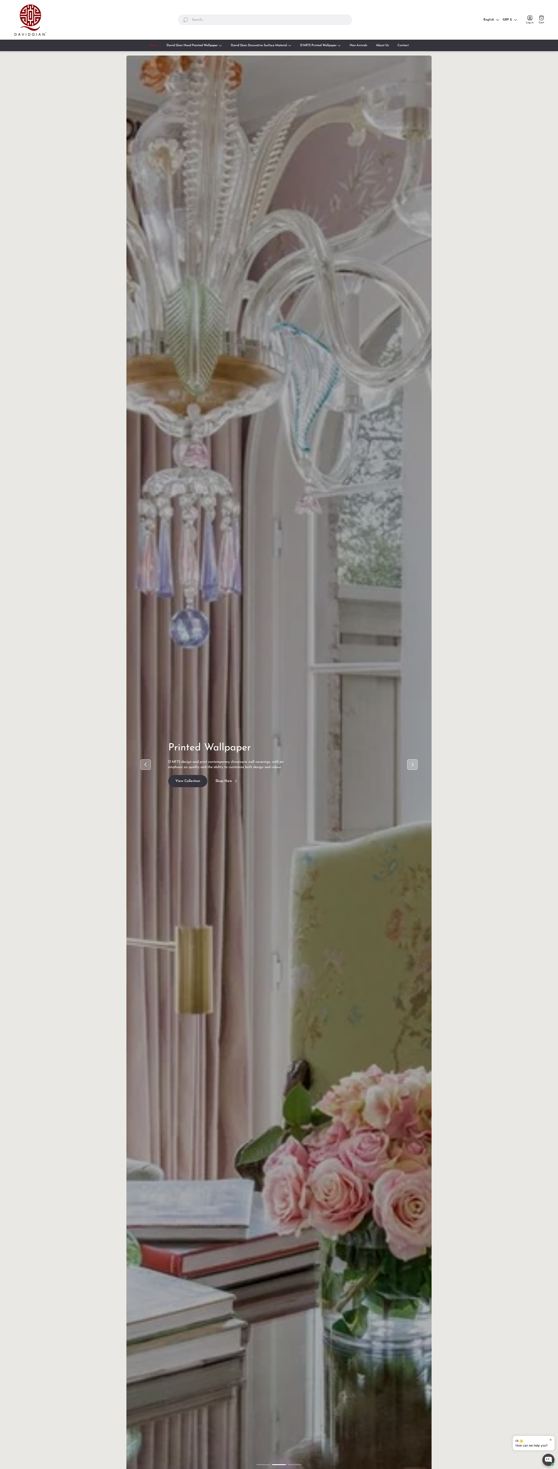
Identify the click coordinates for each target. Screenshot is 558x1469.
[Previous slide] (145, 764)
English (488, 19)
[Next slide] (412, 764)
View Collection (187, 785)
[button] (263, 1464)
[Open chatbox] (548, 1460)
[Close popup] (550, 1439)
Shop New (223, 785)
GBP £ (507, 19)
